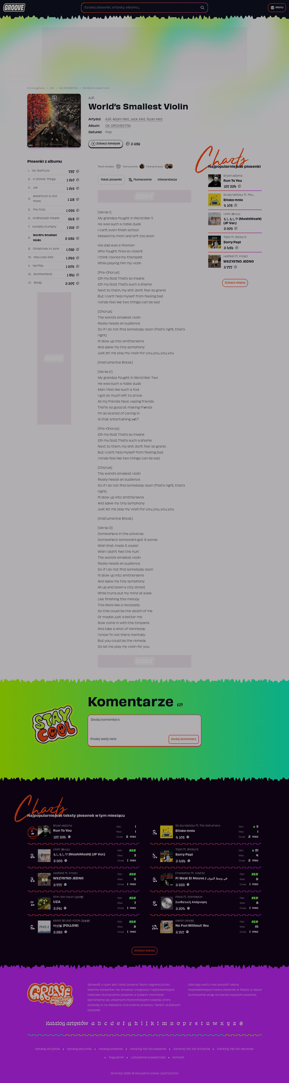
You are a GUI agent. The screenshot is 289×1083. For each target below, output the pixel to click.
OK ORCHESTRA (68, 88)
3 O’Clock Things (44, 179)
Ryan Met (155, 119)
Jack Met (138, 119)
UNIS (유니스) (231, 214)
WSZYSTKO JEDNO (238, 261)
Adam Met (121, 119)
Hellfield (228, 256)
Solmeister (195, 897)
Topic (227, 237)
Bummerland (43, 274)
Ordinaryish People (46, 218)
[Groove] (14, 8)
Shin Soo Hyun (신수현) (68, 897)
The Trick (39, 210)
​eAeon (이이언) (184, 921)
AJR (52, 88)
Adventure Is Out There (45, 199)
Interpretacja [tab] (167, 180)
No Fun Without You (192, 925)
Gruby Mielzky (233, 195)
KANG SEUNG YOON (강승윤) (71, 921)
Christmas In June (46, 249)
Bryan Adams (232, 176)
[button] (276, 8)
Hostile (200, 873)
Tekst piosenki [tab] (111, 180)
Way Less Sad (43, 257)
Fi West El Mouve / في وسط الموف (201, 878)
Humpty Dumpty (44, 227)
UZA (57, 902)
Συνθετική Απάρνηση (191, 902)
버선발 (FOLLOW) (65, 925)
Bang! (38, 283)
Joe (35, 188)
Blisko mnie (233, 200)
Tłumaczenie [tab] (142, 180)
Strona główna (36, 88)
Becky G (240, 237)
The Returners (210, 826)
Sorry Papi (232, 242)
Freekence (182, 873)
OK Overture (41, 171)
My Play (38, 266)
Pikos (179, 897)
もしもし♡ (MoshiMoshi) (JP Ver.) (242, 221)
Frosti (243, 256)
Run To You (232, 180)
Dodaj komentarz (183, 739)
